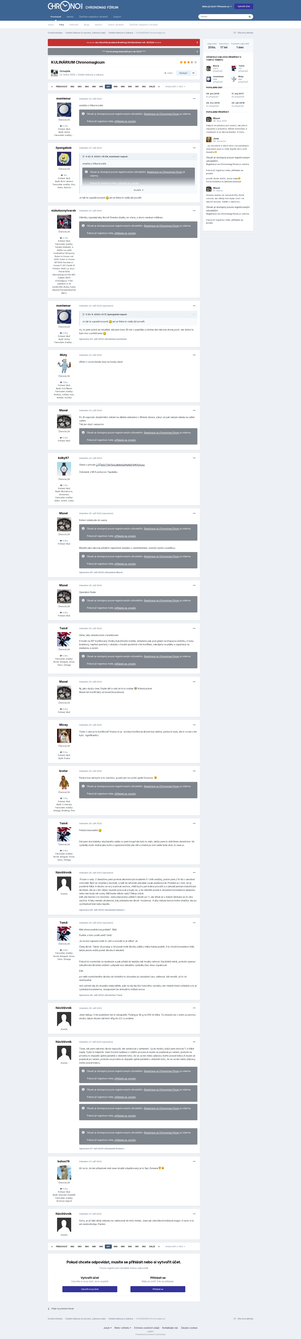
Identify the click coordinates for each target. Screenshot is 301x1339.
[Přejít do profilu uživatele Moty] (64, 366)
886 (101, 86)
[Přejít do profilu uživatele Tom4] (64, 639)
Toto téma (237, 16)
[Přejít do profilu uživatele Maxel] (64, 421)
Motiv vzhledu (122, 1327)
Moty (63, 355)
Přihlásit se (158, 1289)
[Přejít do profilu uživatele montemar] (64, 110)
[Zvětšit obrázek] (97, 464)
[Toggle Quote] (83, 156)
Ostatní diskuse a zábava (90, 74)
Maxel (63, 410)
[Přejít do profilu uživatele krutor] (64, 782)
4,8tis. (65, 655)
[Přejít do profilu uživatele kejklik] (54, 73)
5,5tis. (65, 126)
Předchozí (61, 86)
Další (152, 86)
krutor (63, 771)
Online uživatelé (116, 24)
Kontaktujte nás (170, 1327)
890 (130, 86)
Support (117, 16)
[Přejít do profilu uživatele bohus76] (64, 1172)
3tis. (65, 175)
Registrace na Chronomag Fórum (161, 114)
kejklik (66, 71)
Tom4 (63, 628)
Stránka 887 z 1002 (174, 86)
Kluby (51, 24)
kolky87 (63, 457)
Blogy (86, 24)
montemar (63, 98)
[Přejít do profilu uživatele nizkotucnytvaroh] (64, 222)
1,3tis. (65, 798)
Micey (63, 724)
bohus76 (64, 1161)
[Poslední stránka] (159, 87)
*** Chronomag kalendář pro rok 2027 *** (124, 51)
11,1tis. (65, 752)
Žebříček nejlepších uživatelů (143, 24)
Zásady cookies (189, 1327)
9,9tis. (65, 437)
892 (144, 86)
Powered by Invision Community (150, 1334)
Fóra (61, 24)
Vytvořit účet (244, 6)
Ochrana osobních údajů (146, 1327)
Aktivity (70, 16)
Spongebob (63, 147)
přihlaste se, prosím (125, 121)
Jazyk (106, 1327)
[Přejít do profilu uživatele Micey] (64, 736)
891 (137, 86)
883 (80, 86)
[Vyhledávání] (249, 16)
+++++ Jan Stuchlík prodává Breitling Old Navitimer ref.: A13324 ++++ (124, 42)
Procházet (56, 16)
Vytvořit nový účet (89, 1289)
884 (87, 86)
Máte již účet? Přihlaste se (216, 6)
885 (94, 86)
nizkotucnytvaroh (63, 210)
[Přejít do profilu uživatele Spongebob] (64, 159)
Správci (98, 24)
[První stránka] (52, 87)
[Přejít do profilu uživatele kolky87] (64, 469)
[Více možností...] (194, 99)
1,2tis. (65, 485)
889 (123, 86)
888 (115, 86)
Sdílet (169, 73)
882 (72, 86)
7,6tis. (65, 382)
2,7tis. (65, 238)
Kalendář (74, 24)
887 (108, 86)
